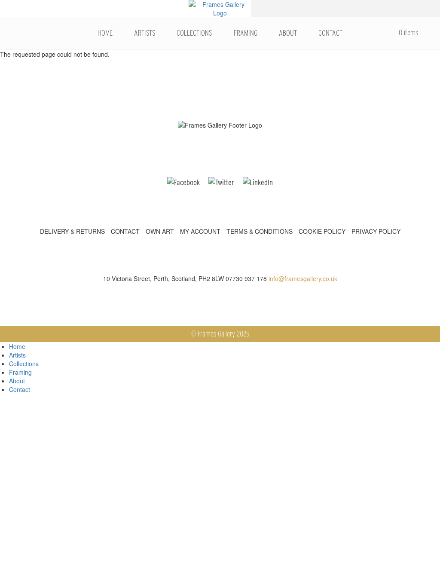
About (288, 32)
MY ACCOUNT (200, 231)
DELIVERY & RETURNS (72, 231)
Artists (144, 32)
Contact (330, 32)
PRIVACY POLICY (375, 231)
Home (105, 32)
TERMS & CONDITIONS (259, 231)
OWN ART (160, 231)
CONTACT (125, 231)
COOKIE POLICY (322, 231)
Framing (245, 32)
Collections (194, 32)
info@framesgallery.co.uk (303, 278)
